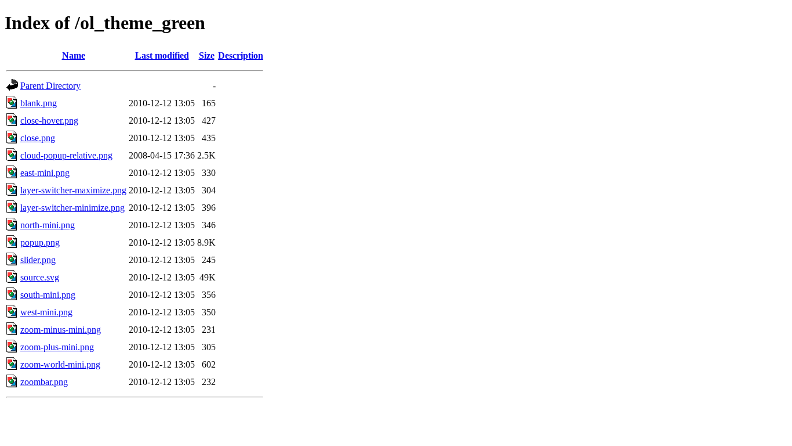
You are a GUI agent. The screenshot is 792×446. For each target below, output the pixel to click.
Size (207, 55)
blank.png (38, 103)
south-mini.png (47, 295)
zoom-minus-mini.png (60, 329)
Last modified (162, 55)
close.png (37, 138)
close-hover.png (49, 120)
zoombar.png (44, 382)
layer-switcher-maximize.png (73, 190)
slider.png (38, 260)
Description (240, 55)
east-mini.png (45, 173)
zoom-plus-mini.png (57, 347)
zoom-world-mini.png (60, 364)
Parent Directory (50, 86)
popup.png (40, 242)
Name (73, 55)
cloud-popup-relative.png (66, 155)
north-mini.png (47, 225)
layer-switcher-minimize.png (72, 208)
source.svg (39, 277)
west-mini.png (46, 312)
